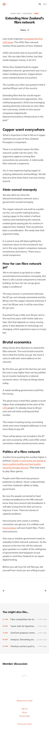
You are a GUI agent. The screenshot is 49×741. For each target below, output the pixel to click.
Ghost (29, 724)
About (24, 712)
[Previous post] (5, 591)
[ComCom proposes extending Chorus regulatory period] (24, 632)
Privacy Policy (24, 716)
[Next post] (44, 591)
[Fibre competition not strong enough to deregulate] (24, 619)
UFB (5, 407)
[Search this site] (40, 4)
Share (23, 30)
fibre (36, 13)
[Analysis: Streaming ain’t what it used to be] (24, 639)
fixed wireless (9, 527)
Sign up (25, 709)
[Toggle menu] (45, 4)
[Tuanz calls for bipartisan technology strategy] (24, 626)
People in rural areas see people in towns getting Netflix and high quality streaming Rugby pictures (24, 464)
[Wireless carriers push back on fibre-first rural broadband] (24, 646)
